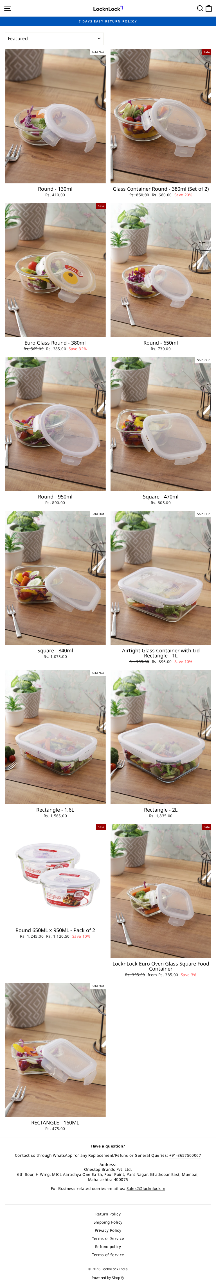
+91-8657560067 (185, 1155)
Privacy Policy (108, 1230)
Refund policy (108, 1246)
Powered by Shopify (108, 1277)
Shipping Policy (108, 1222)
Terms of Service (108, 1238)
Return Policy (108, 1214)
